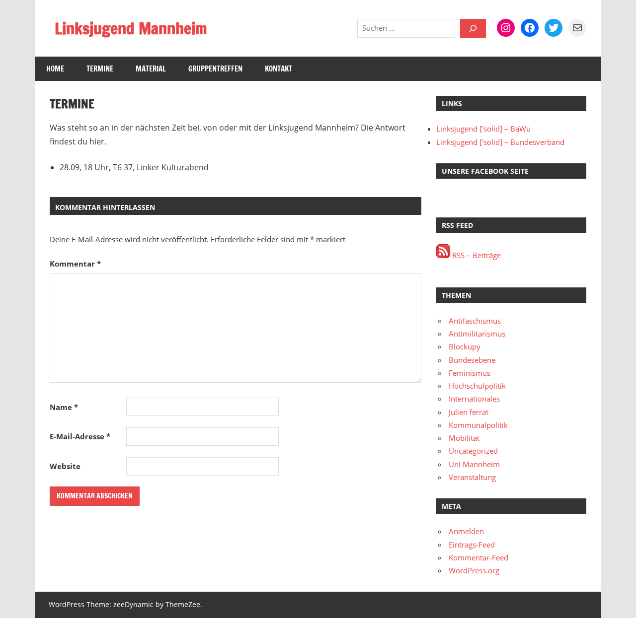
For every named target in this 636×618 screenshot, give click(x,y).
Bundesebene (472, 360)
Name (64, 407)
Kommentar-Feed (478, 557)
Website (65, 466)
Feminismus (469, 373)
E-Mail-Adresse (80, 436)
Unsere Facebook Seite (485, 171)
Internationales (474, 399)
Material (151, 69)
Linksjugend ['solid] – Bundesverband (500, 142)
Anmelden (466, 531)
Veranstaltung (472, 477)
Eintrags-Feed (472, 544)
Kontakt (278, 69)
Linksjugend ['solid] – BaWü (483, 129)
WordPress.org (474, 570)
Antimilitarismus (477, 334)
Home (55, 69)
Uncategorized (473, 451)
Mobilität (464, 438)
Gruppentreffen (215, 69)
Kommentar (75, 264)
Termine (99, 69)
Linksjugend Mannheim (131, 28)
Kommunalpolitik (478, 425)
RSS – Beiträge (475, 255)
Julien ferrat (468, 412)
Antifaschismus (475, 321)
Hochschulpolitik (477, 386)
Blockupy (464, 346)
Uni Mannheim (474, 464)
